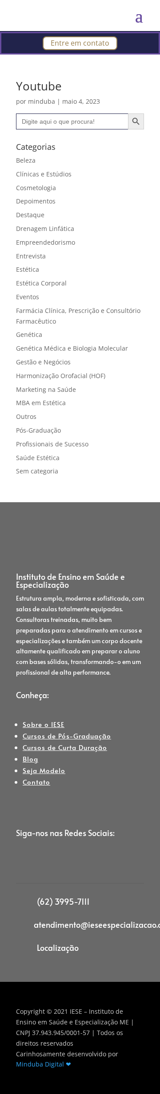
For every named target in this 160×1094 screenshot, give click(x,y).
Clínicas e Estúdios (44, 174)
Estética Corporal (41, 283)
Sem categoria (37, 471)
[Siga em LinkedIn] (59, 862)
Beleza (26, 160)
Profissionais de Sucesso (52, 444)
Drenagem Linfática (45, 228)
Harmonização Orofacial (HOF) (60, 375)
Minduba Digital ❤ (43, 1064)
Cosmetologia (36, 188)
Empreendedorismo (45, 242)
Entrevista (31, 256)
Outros (26, 416)
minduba (41, 101)
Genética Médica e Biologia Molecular (72, 348)
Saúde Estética (38, 457)
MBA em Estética (41, 403)
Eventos (27, 297)
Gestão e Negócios (43, 362)
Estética (27, 269)
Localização (58, 947)
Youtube (39, 86)
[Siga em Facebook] (41, 862)
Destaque (30, 215)
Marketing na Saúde (46, 389)
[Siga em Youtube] (76, 862)
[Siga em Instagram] (23, 862)
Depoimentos (36, 201)
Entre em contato (80, 43)
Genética (29, 334)
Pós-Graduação (38, 430)
